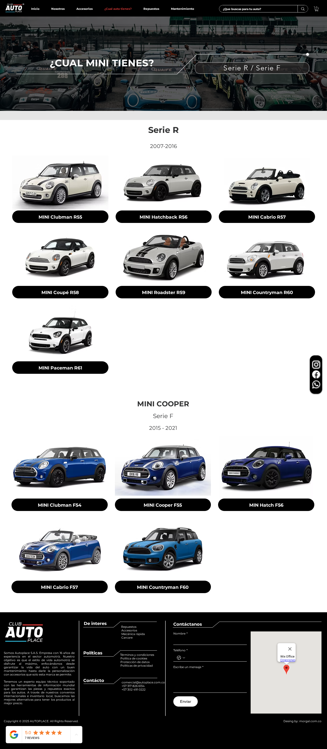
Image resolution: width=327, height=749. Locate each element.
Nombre (180, 633)
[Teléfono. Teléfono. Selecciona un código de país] (181, 658)
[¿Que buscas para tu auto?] (303, 8)
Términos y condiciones (137, 655)
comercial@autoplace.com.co (143, 682)
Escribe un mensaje (188, 667)
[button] (317, 8)
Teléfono (180, 650)
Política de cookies (134, 658)
